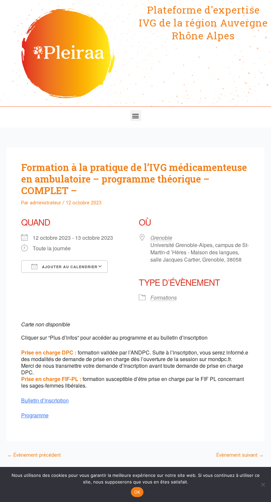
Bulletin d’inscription (45, 400)
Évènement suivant (240, 455)
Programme (35, 415)
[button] (135, 115)
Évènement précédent (34, 455)
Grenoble (161, 237)
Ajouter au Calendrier (69, 266)
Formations (163, 297)
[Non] (262, 484)
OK (137, 492)
